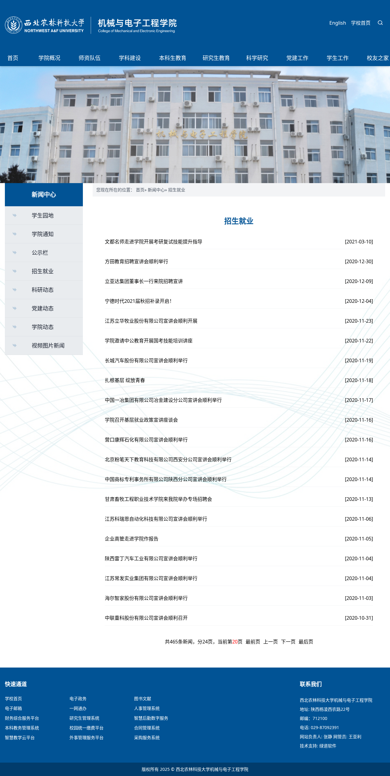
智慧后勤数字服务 (151, 718)
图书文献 (142, 698)
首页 (140, 190)
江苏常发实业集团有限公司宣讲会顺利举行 (151, 578)
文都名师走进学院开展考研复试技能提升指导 (153, 241)
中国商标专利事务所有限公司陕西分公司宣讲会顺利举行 (166, 479)
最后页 (306, 641)
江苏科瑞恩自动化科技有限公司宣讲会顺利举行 (156, 519)
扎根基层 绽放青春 (125, 380)
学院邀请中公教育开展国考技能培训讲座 (149, 340)
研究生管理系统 (84, 718)
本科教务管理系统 (22, 728)
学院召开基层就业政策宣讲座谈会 (141, 419)
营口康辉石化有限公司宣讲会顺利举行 (146, 439)
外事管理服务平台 (86, 737)
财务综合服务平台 (22, 718)
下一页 (288, 641)
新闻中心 (156, 190)
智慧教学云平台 (20, 737)
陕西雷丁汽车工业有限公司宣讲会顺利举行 (151, 558)
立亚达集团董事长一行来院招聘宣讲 (144, 281)
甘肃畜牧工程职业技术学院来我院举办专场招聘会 (158, 499)
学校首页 (360, 22)
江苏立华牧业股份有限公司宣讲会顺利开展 (151, 320)
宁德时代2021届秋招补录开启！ (139, 301)
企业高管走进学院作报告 (131, 538)
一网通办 (78, 708)
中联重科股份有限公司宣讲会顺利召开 (146, 618)
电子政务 (78, 698)
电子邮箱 (13, 708)
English (337, 22)
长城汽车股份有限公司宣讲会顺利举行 (146, 360)
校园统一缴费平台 (86, 728)
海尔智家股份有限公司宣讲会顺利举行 (146, 598)
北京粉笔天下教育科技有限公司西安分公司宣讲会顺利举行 (168, 459)
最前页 (253, 641)
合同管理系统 (147, 728)
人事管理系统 (147, 708)
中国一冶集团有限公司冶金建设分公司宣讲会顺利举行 (163, 400)
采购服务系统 (147, 737)
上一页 (270, 641)
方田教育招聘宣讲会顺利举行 (136, 261)
